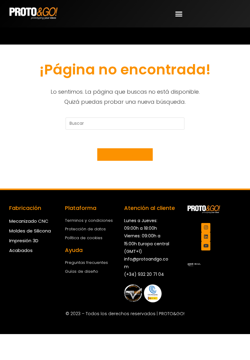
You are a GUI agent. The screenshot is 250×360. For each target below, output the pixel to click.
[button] (179, 14)
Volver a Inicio (125, 154)
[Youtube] (205, 245)
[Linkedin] (205, 236)
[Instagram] (205, 227)
